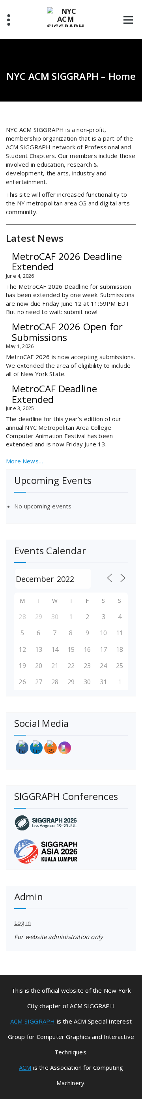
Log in (22, 922)
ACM (25, 1067)
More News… (24, 461)
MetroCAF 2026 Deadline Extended (67, 261)
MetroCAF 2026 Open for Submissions (67, 331)
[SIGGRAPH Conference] (71, 823)
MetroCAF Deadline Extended (54, 393)
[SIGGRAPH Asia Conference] (71, 851)
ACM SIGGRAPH (32, 1021)
